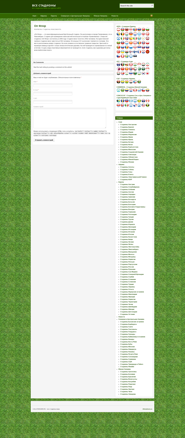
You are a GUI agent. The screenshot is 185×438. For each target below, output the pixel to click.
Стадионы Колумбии (128, 382)
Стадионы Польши (127, 262)
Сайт (35, 98)
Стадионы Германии (128, 212)
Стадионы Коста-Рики (128, 342)
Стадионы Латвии (127, 242)
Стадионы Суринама (128, 359)
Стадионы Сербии (127, 277)
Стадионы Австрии (127, 184)
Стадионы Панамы (127, 352)
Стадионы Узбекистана (129, 157)
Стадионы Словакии (128, 279)
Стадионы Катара (127, 142)
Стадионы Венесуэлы (128, 379)
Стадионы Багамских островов (132, 322)
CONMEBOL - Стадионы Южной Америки (132, 87)
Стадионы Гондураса (128, 332)
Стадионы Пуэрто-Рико (129, 354)
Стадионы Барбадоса (128, 324)
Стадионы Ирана (126, 139)
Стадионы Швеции (127, 309)
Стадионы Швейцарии (128, 307)
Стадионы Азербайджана (129, 187)
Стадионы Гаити (126, 327)
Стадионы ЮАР (126, 179)
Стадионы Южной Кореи (129, 159)
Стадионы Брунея (127, 127)
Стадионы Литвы (126, 244)
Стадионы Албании (127, 189)
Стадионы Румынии (127, 269)
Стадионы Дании (126, 222)
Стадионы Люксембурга (51, 29)
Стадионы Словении (128, 282)
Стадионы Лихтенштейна (129, 247)
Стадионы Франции (127, 297)
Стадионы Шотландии (128, 312)
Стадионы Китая (126, 144)
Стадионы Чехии (126, 304)
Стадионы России (127, 267)
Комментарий (38, 107)
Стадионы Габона (127, 169)
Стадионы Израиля (127, 224)
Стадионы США (126, 362)
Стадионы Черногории (128, 302)
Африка (43, 16)
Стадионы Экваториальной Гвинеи (133, 177)
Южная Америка (99, 16)
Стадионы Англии (127, 192)
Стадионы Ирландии (128, 227)
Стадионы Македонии (128, 252)
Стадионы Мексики (127, 347)
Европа (53, 16)
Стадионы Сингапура (128, 154)
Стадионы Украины (127, 287)
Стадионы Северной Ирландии (132, 274)
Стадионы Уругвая (127, 389)
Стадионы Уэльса (127, 289)
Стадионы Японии (127, 162)
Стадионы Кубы (126, 344)
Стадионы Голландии (128, 214)
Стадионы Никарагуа (128, 349)
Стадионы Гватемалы (128, 329)
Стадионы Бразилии (128, 377)
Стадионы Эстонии (127, 314)
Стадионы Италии (127, 234)
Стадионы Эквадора (128, 394)
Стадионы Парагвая (127, 384)
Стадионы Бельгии (127, 202)
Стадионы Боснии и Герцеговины (132, 207)
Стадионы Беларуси (128, 199)
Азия (33, 16)
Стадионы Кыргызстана (129, 147)
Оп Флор (40, 25)
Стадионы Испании (127, 232)
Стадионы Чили (126, 391)
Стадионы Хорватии (127, 299)
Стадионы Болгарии (128, 204)
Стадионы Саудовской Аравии (131, 152)
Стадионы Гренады (127, 334)
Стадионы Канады (127, 339)
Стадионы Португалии (128, 264)
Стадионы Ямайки (127, 367)
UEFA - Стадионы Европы (126, 26)
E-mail (35, 90)
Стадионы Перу (126, 387)
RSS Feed (151, 15)
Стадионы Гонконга (127, 129)
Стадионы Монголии (128, 149)
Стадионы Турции (127, 284)
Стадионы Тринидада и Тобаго (131, 364)
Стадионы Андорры (127, 194)
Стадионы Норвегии (127, 259)
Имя (34, 82)
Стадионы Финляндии (128, 294)
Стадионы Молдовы (128, 257)
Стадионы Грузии (127, 219)
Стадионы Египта (126, 174)
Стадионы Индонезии (128, 134)
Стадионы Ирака (126, 137)
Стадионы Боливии (127, 374)
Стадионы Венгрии (127, 209)
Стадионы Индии (126, 132)
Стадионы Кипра (126, 239)
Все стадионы (44, 5)
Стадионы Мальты (127, 254)
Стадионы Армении (127, 197)
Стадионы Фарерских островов (132, 292)
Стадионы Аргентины (128, 372)
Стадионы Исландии (128, 229)
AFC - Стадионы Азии (125, 61)
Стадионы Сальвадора (129, 357)
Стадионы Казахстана (128, 237)
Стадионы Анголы (127, 167)
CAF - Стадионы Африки (126, 79)
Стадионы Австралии (128, 124)
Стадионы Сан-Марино (128, 272)
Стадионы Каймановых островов (132, 337)
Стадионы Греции (127, 217)
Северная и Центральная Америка (74, 16)
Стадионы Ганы (126, 172)
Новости (114, 16)
